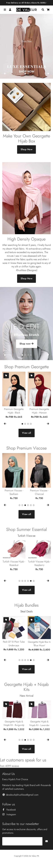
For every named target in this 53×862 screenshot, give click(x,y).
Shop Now (26, 41)
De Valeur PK (34, 856)
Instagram (11, 814)
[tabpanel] (26, 43)
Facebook (11, 809)
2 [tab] (28, 73)
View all (26, 433)
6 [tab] (33, 505)
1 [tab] (25, 73)
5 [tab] (31, 505)
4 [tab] (31, 355)
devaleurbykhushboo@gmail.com (21, 794)
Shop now (26, 343)
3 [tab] (28, 355)
